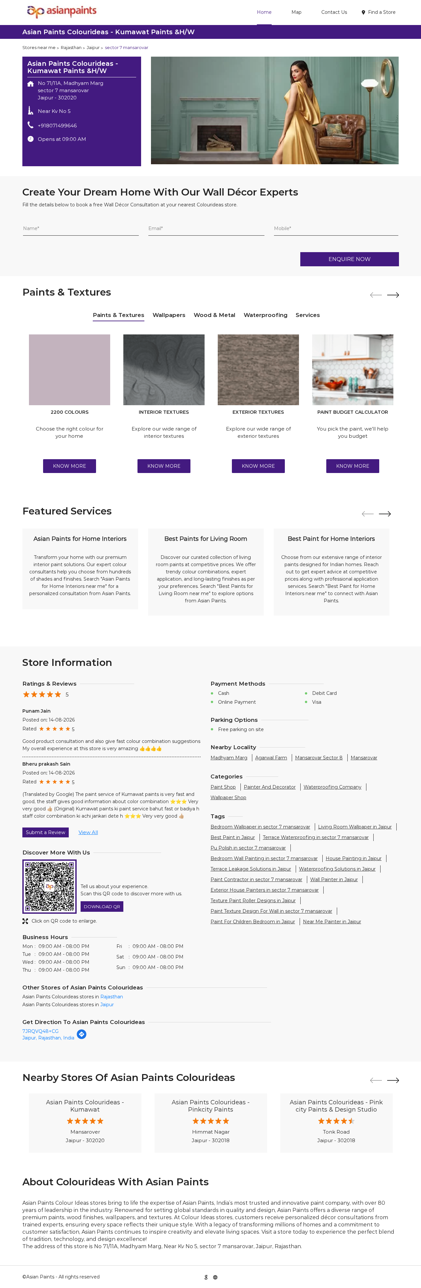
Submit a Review (45, 832)
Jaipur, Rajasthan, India (48, 1038)
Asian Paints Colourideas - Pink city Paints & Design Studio (336, 1106)
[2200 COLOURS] (69, 369)
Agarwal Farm (271, 758)
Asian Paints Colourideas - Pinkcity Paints (211, 1106)
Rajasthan (71, 47)
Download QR (102, 906)
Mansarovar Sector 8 (319, 758)
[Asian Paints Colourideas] (61, 12)
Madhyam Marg (228, 758)
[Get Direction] (81, 1038)
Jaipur (93, 47)
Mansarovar (364, 758)
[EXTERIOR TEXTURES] (258, 369)
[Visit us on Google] (205, 1276)
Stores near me (39, 47)
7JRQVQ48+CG (40, 1031)
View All (88, 832)
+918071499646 (57, 125)
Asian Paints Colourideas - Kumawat (85, 1106)
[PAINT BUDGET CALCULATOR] (352, 369)
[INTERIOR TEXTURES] (164, 369)
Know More (69, 466)
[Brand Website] (215, 1276)
